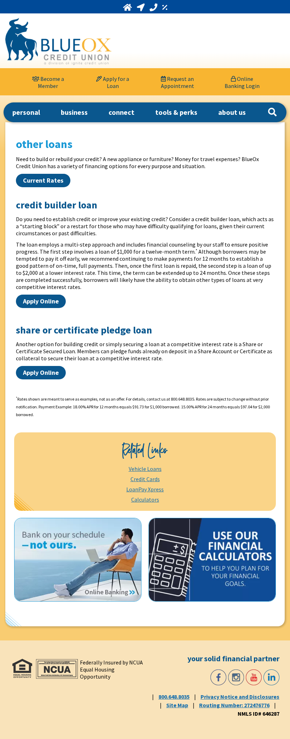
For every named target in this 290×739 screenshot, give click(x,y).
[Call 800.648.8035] (154, 7)
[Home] (128, 7)
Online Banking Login (242, 82)
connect (121, 112)
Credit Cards (145, 479)
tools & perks (176, 112)
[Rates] (164, 7)
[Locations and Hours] (141, 7)
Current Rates (43, 180)
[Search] (272, 112)
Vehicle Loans (145, 468)
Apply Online (41, 301)
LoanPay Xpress (145, 489)
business (74, 112)
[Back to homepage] (58, 41)
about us (232, 112)
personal (26, 112)
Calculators (145, 499)
